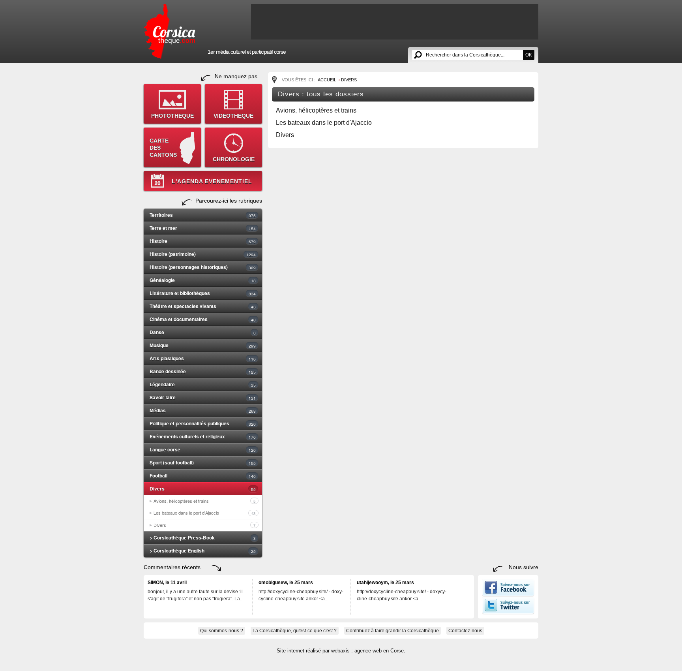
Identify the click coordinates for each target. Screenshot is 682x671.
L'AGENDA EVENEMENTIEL (212, 181)
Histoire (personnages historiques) (203, 267)
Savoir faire (203, 397)
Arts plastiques (203, 358)
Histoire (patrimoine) (203, 253)
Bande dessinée (203, 371)
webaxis (340, 651)
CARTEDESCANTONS (163, 147)
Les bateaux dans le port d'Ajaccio (204, 512)
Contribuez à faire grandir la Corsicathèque (392, 630)
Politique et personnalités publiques (203, 423)
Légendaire (203, 384)
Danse (203, 332)
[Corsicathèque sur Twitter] (508, 612)
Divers (203, 488)
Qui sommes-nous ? (221, 630)
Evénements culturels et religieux (203, 436)
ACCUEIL (327, 79)
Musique (203, 345)
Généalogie (203, 280)
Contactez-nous (465, 630)
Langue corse (203, 449)
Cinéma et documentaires (203, 319)
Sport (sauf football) (203, 462)
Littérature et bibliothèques (203, 293)
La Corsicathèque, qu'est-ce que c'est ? (295, 630)
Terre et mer (203, 227)
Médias (203, 410)
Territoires (203, 214)
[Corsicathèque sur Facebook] (508, 595)
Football (203, 475)
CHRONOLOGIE (234, 159)
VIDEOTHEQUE (233, 116)
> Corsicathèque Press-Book (203, 537)
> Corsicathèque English (203, 550)
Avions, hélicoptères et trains (204, 501)
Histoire (203, 240)
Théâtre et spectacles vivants (203, 306)
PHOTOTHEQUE (172, 116)
